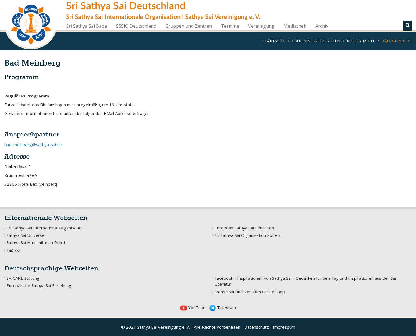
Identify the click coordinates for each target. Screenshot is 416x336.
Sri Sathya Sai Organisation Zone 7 (248, 235)
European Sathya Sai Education (244, 228)
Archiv (321, 26)
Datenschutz (256, 327)
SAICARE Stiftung (23, 278)
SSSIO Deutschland (136, 26)
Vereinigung (261, 26)
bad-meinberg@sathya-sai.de (33, 144)
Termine (230, 26)
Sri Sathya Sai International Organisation (45, 228)
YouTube (196, 307)
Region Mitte (361, 41)
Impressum (284, 327)
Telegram (226, 307)
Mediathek (295, 26)
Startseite (273, 41)
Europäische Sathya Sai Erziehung (39, 285)
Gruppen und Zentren (188, 26)
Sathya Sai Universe (26, 235)
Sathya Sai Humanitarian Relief (36, 242)
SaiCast (14, 250)
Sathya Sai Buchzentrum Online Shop (250, 291)
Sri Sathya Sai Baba (86, 26)
